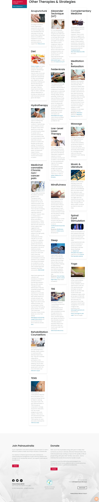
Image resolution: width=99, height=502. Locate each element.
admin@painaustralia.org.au (79, 482)
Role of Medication (18, 6)
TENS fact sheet (35, 422)
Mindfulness (60, 229)
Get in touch (82, 487)
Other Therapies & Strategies (18, 2)
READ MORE (41, 270)
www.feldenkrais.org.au (57, 115)
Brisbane (53, 177)
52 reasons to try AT (59, 61)
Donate (54, 469)
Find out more (41, 44)
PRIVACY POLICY (83, 493)
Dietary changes (35, 66)
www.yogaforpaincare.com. (77, 310)
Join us (15, 466)
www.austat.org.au (55, 60)
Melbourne (58, 175)
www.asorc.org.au (35, 370)
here (32, 324)
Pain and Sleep (60, 276)
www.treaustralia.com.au (57, 330)
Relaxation (79, 112)
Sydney (53, 175)
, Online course (60, 231)
